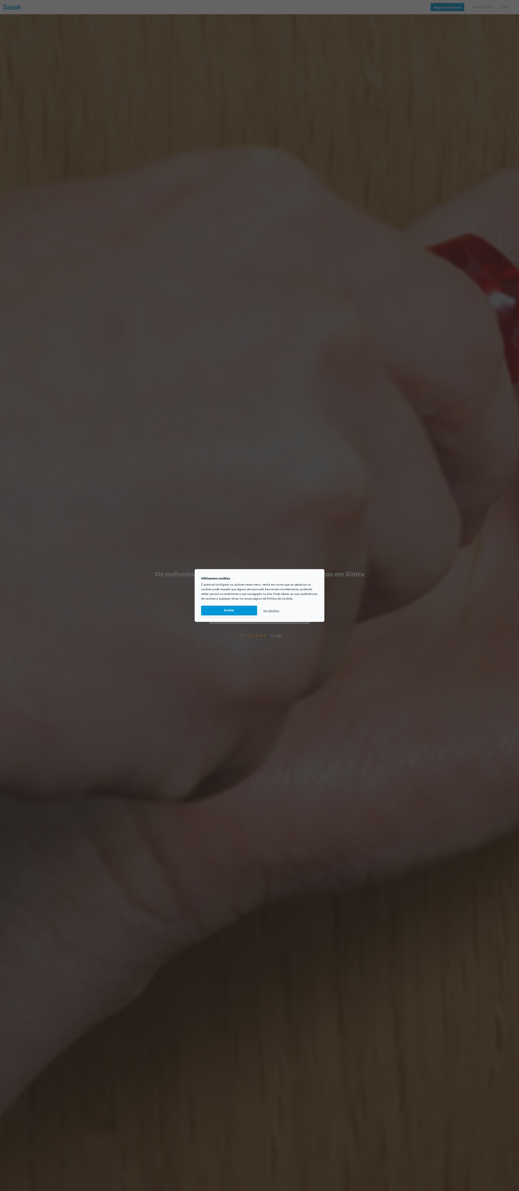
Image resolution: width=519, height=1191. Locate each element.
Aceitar (229, 610)
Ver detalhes (271, 610)
